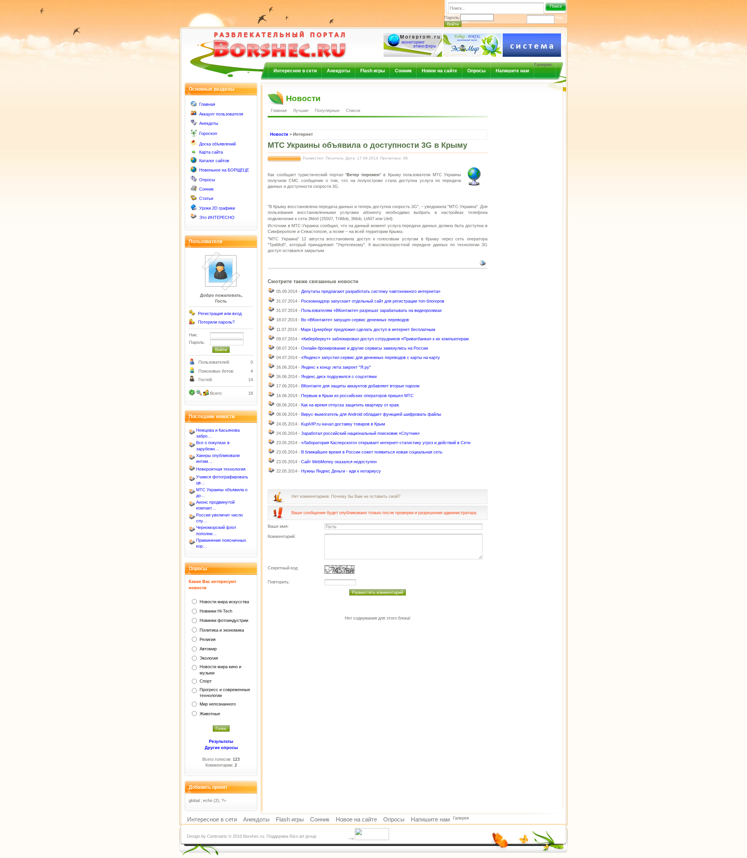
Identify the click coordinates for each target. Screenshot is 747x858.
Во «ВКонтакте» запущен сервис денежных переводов (355, 319)
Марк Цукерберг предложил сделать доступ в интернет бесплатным (368, 329)
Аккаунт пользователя (221, 114)
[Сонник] (194, 189)
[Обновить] (192, 393)
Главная (207, 104)
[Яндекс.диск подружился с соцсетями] (271, 377)
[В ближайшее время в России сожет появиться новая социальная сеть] (271, 453)
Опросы (476, 71)
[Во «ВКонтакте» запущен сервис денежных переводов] (271, 321)
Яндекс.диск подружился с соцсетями (339, 376)
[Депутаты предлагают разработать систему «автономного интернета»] (271, 292)
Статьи (206, 198)
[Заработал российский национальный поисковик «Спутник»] (271, 434)
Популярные (327, 110)
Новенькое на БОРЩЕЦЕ (224, 170)
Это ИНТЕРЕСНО (217, 217)
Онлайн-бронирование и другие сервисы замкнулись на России (364, 348)
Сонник (403, 71)
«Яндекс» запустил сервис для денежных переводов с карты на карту (370, 357)
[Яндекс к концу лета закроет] (271, 368)
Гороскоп (208, 133)
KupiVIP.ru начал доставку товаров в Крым (343, 424)
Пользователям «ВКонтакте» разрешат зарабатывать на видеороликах (371, 310)
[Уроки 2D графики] (194, 209)
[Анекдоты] (194, 124)
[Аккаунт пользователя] (194, 114)
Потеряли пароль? (216, 322)
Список (353, 110)
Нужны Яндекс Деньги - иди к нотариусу (341, 471)
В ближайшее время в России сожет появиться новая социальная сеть (371, 452)
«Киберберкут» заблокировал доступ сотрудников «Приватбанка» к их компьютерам (385, 338)
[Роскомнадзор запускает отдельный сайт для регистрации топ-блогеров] (271, 301)
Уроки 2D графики (217, 208)
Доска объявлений (217, 144)
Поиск (556, 6)
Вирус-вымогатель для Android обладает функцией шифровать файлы (371, 414)
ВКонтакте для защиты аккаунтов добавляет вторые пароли (360, 385)
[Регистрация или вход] (192, 314)
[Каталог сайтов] (194, 161)
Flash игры (372, 71)
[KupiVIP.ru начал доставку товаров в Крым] (271, 424)
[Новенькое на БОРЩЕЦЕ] (194, 171)
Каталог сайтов (214, 160)
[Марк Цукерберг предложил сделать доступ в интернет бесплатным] (271, 330)
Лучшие (301, 110)
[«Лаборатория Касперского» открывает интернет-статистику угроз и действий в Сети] (271, 443)
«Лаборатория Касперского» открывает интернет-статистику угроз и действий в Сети (385, 442)
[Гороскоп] (194, 135)
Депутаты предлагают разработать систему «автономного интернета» (370, 291)
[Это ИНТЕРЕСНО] (194, 218)
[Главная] (194, 105)
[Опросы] (194, 180)
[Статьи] (194, 199)
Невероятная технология (220, 469)
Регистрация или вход (220, 313)
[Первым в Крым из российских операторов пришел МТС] (271, 396)
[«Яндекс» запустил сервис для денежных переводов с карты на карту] (271, 358)
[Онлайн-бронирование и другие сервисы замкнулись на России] (271, 349)
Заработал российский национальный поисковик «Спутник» (360, 433)
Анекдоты (338, 71)
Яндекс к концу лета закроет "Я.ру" (336, 367)
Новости (279, 134)
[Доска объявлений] (194, 144)
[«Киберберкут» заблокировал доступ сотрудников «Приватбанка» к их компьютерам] (271, 339)
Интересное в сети (295, 71)
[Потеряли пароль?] (192, 323)
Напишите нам (512, 71)
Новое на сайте (439, 71)
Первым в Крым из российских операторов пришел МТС (357, 395)
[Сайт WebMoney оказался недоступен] (271, 462)
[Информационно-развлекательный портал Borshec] (266, 40)
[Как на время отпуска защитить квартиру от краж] (271, 405)
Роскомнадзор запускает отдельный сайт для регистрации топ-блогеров (372, 301)
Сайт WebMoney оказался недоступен (339, 461)
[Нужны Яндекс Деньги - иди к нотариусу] (271, 472)
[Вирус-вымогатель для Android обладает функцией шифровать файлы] (271, 415)
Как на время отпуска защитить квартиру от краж (350, 405)
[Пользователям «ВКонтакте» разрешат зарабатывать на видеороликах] (271, 311)
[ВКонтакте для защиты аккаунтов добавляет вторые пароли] (271, 387)
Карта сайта (211, 152)
